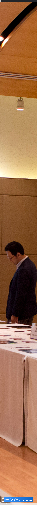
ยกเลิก (23, 500)
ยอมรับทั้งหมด (28, 500)
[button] (36, 1)
